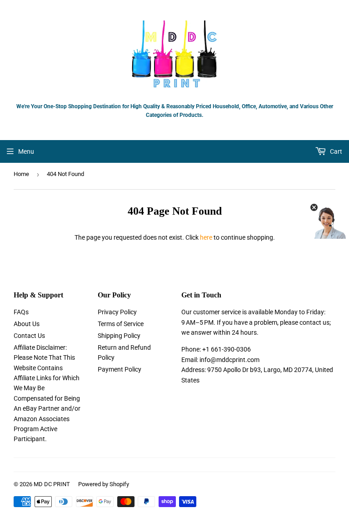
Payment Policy (119, 369)
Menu (26, 151)
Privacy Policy (117, 312)
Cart (335, 151)
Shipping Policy (119, 335)
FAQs (21, 312)
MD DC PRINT (52, 484)
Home (21, 174)
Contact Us (29, 335)
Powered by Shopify (103, 484)
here (206, 237)
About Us (27, 323)
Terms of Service (121, 323)
